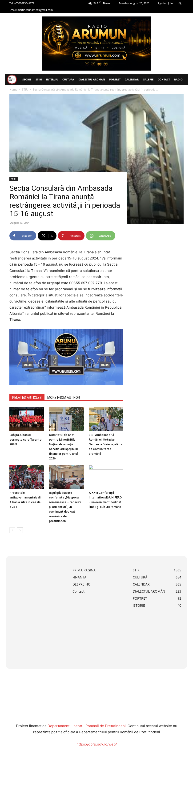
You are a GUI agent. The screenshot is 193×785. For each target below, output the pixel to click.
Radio (178, 79)
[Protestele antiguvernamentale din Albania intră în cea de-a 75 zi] (26, 477)
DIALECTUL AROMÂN (91, 79)
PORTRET (115, 79)
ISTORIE (26, 79)
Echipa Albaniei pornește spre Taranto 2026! (25, 439)
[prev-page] (12, 530)
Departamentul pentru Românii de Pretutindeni (87, 726)
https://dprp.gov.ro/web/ (96, 744)
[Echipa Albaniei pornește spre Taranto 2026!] (26, 419)
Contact (164, 79)
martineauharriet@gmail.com (35, 10)
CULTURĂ (68, 79)
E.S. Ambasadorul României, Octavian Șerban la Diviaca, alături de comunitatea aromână (106, 444)
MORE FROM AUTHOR (63, 397)
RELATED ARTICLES (27, 397)
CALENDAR (132, 79)
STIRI (39, 79)
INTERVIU (52, 79)
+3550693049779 (24, 3)
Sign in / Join (165, 3)
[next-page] (20, 530)
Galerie (148, 79)
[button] (180, 3)
